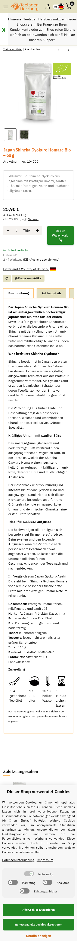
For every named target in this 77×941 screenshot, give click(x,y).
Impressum (45, 860)
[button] (48, 6)
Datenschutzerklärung (18, 860)
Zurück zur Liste (12, 49)
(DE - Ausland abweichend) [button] (41, 259)
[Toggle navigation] (5, 6)
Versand (33, 219)
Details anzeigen (38, 936)
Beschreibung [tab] (18, 293)
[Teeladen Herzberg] (24, 6)
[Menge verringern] (8, 230)
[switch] (29, 873)
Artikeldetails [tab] (51, 293)
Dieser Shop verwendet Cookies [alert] (38, 791)
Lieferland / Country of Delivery (26, 269)
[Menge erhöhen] (37, 230)
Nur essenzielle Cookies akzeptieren (38, 924)
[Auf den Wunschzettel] (7, 278)
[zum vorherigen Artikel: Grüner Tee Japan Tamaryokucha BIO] (59, 50)
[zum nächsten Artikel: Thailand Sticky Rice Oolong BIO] (69, 50)
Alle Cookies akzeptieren (38, 910)
